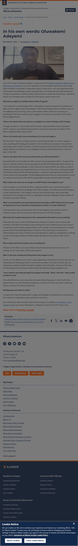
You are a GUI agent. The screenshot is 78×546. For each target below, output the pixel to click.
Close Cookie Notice (35, 540)
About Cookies (13, 540)
